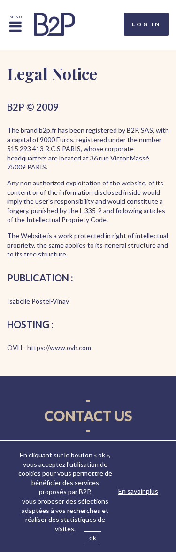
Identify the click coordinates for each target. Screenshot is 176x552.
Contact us (88, 415)
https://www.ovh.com (59, 348)
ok (92, 538)
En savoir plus (138, 491)
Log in (146, 24)
